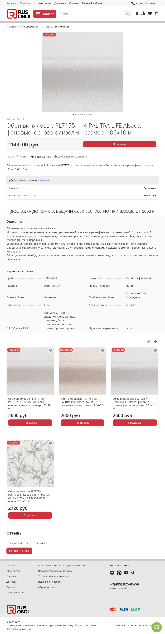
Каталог (11, 3)
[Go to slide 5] (82, 114)
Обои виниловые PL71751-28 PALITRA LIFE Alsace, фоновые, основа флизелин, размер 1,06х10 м (82, 403)
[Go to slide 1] (73, 114)
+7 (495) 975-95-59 (145, 3)
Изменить (43, 180)
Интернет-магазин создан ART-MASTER (137, 625)
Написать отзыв (19, 551)
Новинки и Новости (49, 581)
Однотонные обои (57, 26)
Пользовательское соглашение (55, 570)
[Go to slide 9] (91, 114)
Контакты (45, 3)
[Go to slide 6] (84, 114)
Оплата (74, 3)
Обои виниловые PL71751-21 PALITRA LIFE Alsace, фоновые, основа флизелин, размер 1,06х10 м (29, 403)
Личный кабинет (93, 3)
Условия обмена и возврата (53, 576)
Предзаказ (119, 144)
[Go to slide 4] (80, 114)
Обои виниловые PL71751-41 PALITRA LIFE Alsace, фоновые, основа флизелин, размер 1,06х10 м (134, 403)
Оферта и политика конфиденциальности (61, 565)
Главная (11, 26)
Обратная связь (47, 587)
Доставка (60, 3)
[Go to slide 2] (75, 114)
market (93, 625)
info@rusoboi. (81, 625)
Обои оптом (27, 3)
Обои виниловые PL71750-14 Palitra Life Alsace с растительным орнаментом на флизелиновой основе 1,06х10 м (29, 496)
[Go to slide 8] (89, 114)
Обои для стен (31, 26)
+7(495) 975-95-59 (124, 584)
